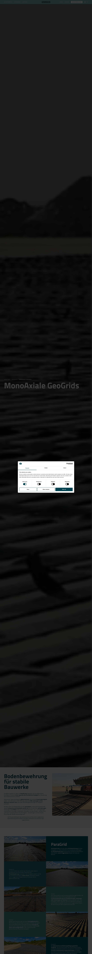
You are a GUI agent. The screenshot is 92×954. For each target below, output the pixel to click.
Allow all (64, 489)
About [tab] (64, 467)
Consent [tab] (27, 468)
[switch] (39, 484)
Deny (28, 489)
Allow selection (46, 489)
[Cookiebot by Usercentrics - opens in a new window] (67, 464)
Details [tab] (46, 467)
